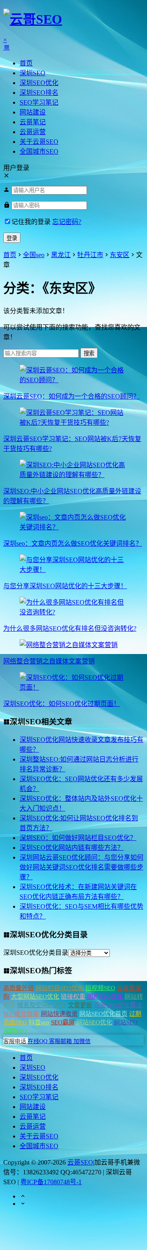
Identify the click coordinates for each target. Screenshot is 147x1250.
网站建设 (33, 112)
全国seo (34, 254)
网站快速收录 (59, 1013)
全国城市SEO (39, 151)
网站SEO (126, 1022)
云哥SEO (80, 1162)
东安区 (119, 254)
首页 (26, 63)
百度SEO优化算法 (118, 1005)
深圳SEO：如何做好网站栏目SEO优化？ (78, 837)
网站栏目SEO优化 (60, 988)
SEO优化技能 (21, 1013)
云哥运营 (33, 131)
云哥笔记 (33, 122)
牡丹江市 (90, 254)
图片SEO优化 (105, 996)
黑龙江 (61, 254)
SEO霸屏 (63, 1022)
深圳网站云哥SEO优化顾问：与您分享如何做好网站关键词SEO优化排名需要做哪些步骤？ (81, 867)
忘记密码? (66, 221)
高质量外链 (18, 988)
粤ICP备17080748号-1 (51, 1181)
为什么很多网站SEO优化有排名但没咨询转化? (69, 628)
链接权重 (73, 996)
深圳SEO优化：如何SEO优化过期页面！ (61, 703)
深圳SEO (32, 72)
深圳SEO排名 (39, 92)
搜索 (89, 353)
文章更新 (80, 1005)
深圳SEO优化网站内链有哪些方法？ (72, 847)
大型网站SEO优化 (35, 996)
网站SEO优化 (94, 1022)
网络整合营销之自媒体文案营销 (49, 661)
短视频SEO (100, 988)
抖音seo (39, 1022)
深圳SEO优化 (39, 82)
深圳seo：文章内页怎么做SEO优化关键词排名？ (72, 543)
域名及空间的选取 (41, 1005)
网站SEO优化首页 (103, 1013)
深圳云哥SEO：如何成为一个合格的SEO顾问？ (71, 396)
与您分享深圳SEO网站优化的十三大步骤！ (65, 585)
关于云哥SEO (39, 141)
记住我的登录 (31, 221)
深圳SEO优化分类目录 (35, 952)
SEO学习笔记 (39, 102)
